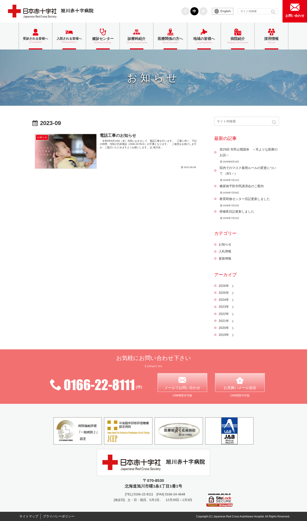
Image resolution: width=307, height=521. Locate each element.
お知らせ (225, 244)
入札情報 (225, 251)
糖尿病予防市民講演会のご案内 (242, 186)
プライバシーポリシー (58, 516)
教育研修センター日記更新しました (245, 199)
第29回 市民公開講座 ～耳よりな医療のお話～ (249, 152)
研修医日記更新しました (237, 211)
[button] (273, 11)
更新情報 (225, 258)
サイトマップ (28, 516)
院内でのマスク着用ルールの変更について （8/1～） (248, 170)
